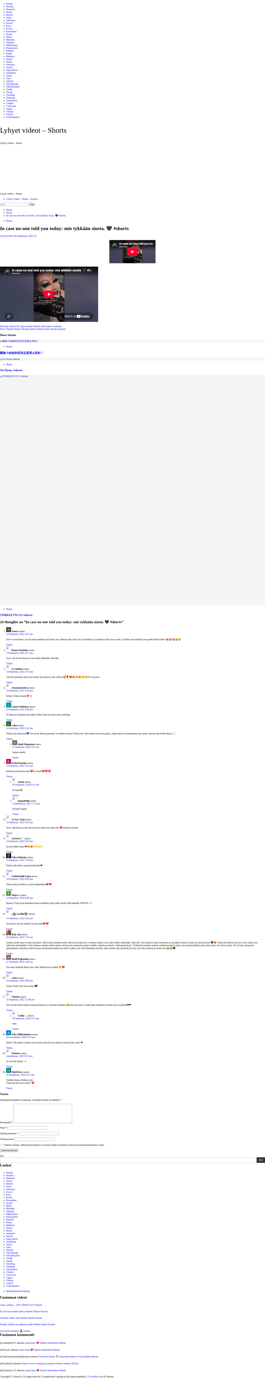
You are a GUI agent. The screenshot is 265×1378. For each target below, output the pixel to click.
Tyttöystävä (11, 100)
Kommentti (6, 1122)
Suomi (9, 67)
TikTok (9, 81)
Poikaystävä (12, 48)
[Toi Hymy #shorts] (10, 359)
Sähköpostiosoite (9, 1133)
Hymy (9, 12)
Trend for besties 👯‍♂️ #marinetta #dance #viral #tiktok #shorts (68, 1356)
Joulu (8, 17)
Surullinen (11, 73)
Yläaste (9, 111)
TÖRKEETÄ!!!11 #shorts (16, 615)
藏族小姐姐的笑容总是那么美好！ (22, 352)
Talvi (8, 78)
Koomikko (11, 31)
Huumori (10, 9)
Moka (9, 37)
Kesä (8, 26)
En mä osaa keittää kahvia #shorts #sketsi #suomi (24, 1311)
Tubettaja (10, 97)
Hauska (9, 6)
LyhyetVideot (7, 236)
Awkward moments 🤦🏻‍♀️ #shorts (15, 1331)
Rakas (9, 53)
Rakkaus (10, 56)
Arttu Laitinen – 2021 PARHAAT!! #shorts (21, 1305)
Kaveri (9, 23)
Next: (33, 329)
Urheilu (9, 103)
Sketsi (9, 62)
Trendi (9, 92)
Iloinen (9, 15)
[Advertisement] (132, 168)
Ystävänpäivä (12, 117)
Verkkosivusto (7, 1139)
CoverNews (94, 1376)
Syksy (9, 75)
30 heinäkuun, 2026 (24, 236)
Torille (9, 89)
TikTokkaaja (12, 84)
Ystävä (9, 114)
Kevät (9, 28)
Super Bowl (12, 70)
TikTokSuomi (12, 86)
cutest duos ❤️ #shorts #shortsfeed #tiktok (45, 1343)
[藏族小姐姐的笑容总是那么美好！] (19, 341)
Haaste (9, 3)
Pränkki (10, 50)
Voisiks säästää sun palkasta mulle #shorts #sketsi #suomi (27, 1324)
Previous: (31, 326)
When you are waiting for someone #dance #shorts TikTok (50, 1363)
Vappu (9, 109)
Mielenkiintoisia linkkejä (18, 1291)
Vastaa (9, 644)
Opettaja (10, 42)
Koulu (9, 34)
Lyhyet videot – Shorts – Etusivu (22, 199)
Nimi (3, 1127)
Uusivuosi (11, 106)
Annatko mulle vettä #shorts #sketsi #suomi (21, 1318)
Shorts (9, 59)
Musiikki (10, 39)
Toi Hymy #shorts (11, 370)
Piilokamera (12, 45)
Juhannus (10, 20)
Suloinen (10, 64)
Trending (10, 95)
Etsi (2, 1156)
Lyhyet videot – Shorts (33, 130)
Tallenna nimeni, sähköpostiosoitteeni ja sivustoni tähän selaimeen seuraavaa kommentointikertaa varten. (54, 1145)
